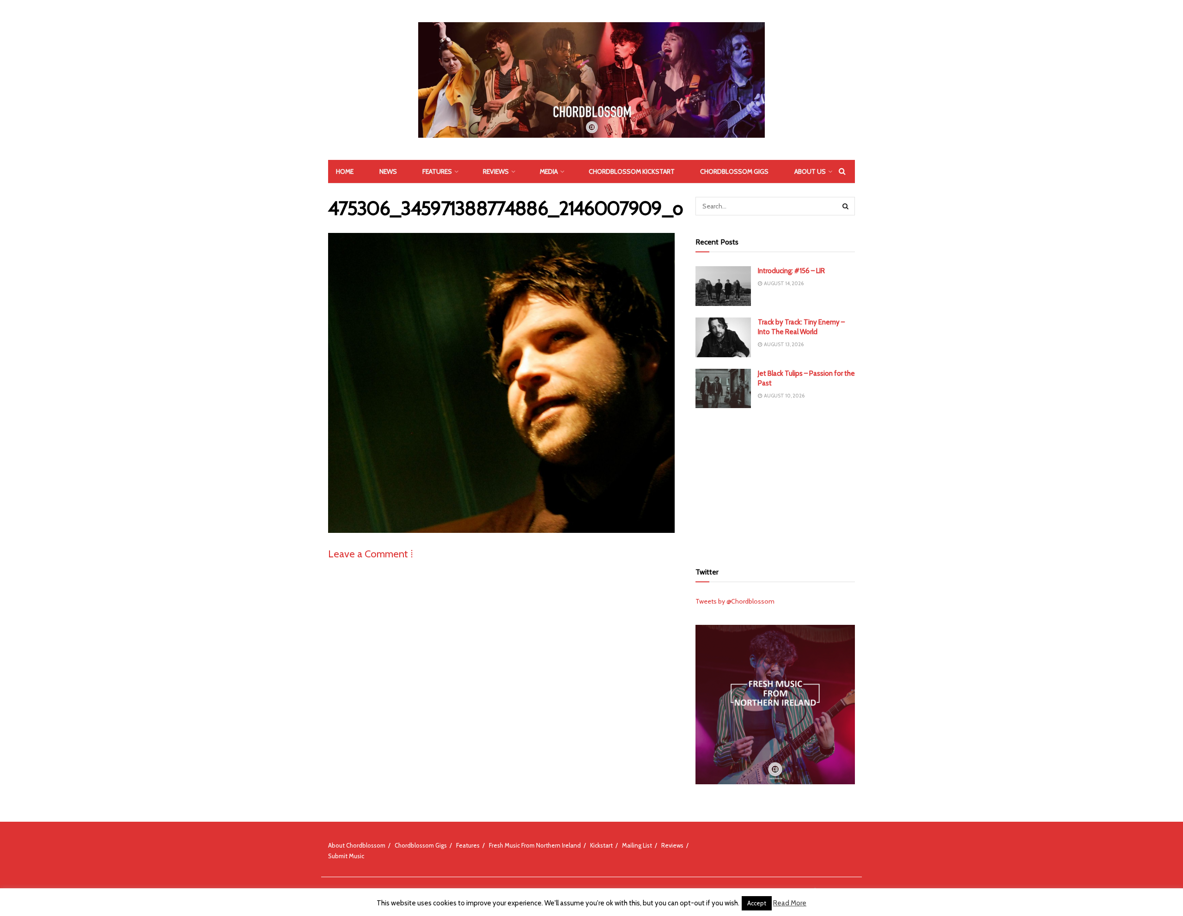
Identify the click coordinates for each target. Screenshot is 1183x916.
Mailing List (637, 845)
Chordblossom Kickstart (632, 171)
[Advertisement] (775, 484)
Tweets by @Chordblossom (734, 601)
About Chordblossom (356, 845)
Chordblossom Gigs (734, 171)
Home (345, 171)
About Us (810, 171)
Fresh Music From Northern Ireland (535, 845)
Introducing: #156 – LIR (791, 271)
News (388, 171)
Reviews (496, 171)
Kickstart (601, 845)
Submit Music (346, 856)
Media (549, 171)
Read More (789, 903)
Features (437, 171)
